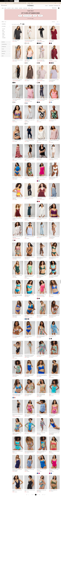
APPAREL (40, 15)
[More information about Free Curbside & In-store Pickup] (20, 23)
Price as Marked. (30, 18)
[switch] (23, 24)
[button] (59, 8)
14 (39, 494)
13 (37, 494)
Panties (3, 31)
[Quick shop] (42, 43)
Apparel (3, 34)
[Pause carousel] (60, 3)
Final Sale (3, 37)
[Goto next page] (44, 494)
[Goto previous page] (27, 494)
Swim (3, 36)
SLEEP (35, 15)
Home (3, 21)
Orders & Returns (51, 5)
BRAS (20, 15)
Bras (3, 30)
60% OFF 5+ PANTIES (27, 15)
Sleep (3, 33)
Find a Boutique (56, 5)
